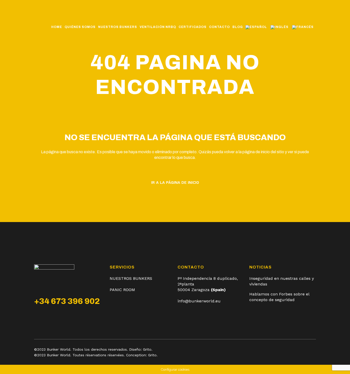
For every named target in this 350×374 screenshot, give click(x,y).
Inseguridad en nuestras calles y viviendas (281, 281)
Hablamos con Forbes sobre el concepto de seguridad (279, 297)
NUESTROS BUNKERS (131, 278)
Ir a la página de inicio (175, 182)
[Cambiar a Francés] (303, 27)
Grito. (147, 349)
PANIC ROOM (122, 289)
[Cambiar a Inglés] (280, 27)
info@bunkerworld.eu (199, 301)
